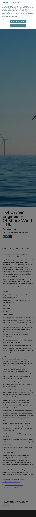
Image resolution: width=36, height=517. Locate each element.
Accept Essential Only (18, 21)
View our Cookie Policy (10, 16)
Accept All (18, 26)
